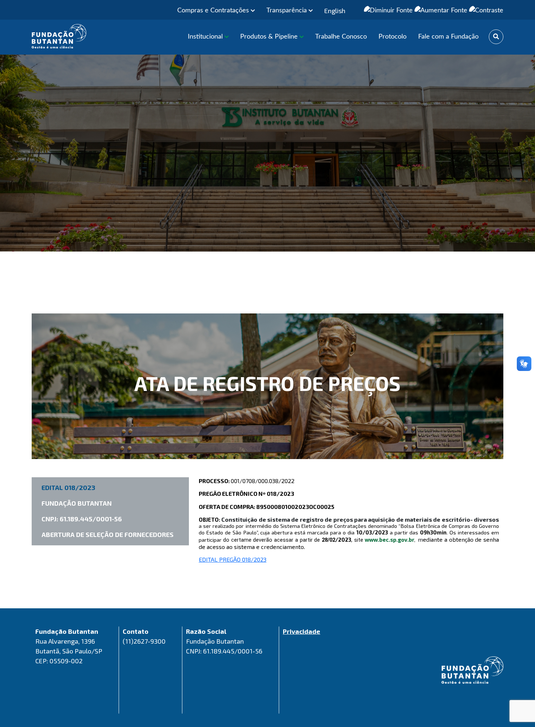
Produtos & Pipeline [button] (270, 36)
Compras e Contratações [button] (214, 10)
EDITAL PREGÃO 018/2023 (232, 559)
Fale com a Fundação (448, 36)
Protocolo (393, 36)
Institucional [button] (206, 36)
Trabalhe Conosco (341, 36)
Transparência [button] (287, 10)
